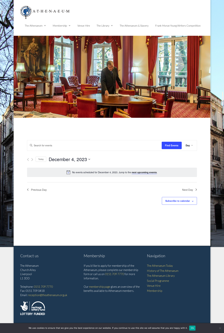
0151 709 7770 (43, 286)
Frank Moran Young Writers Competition (178, 25)
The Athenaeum (33, 25)
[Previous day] (28, 159)
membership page (99, 286)
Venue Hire (83, 25)
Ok (192, 328)
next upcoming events (144, 172)
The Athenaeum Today (160, 265)
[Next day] (32, 159)
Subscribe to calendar (177, 200)
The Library (103, 25)
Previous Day (39, 190)
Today (41, 159)
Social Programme (158, 280)
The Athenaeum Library (161, 275)
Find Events (171, 145)
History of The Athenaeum (162, 270)
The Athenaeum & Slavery (134, 25)
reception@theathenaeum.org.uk (47, 295)
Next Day (187, 190)
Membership (60, 25)
